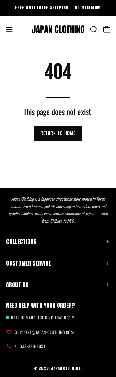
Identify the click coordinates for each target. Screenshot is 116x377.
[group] (58, 7)
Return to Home (58, 133)
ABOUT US (17, 285)
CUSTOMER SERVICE (28, 263)
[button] (93, 29)
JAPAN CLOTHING (65, 368)
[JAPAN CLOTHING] (58, 29)
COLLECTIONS (21, 241)
